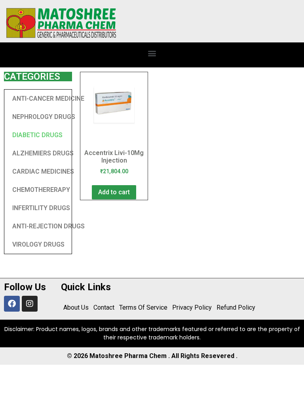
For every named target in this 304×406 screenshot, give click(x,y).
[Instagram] (30, 304)
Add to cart (114, 192)
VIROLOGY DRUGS (38, 244)
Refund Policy (236, 307)
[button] (152, 52)
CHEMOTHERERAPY (41, 189)
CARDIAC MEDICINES (43, 171)
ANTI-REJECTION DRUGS (48, 226)
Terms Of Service (143, 307)
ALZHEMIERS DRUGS (43, 153)
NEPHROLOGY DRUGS (43, 117)
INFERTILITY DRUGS (41, 208)
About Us (76, 307)
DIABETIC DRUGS (37, 135)
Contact (103, 307)
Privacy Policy (192, 307)
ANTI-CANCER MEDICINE (48, 98)
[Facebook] (12, 304)
